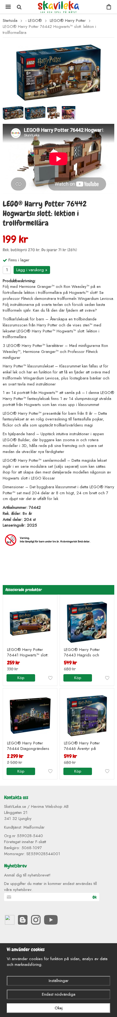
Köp (20, 678)
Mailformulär (34, 827)
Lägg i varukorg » (31, 270)
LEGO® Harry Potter (68, 21)
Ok (95, 897)
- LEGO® (33, 21)
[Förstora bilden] (58, 72)
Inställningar (59, 981)
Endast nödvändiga (58, 994)
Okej (59, 1008)
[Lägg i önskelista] (50, 678)
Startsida (10, 21)
